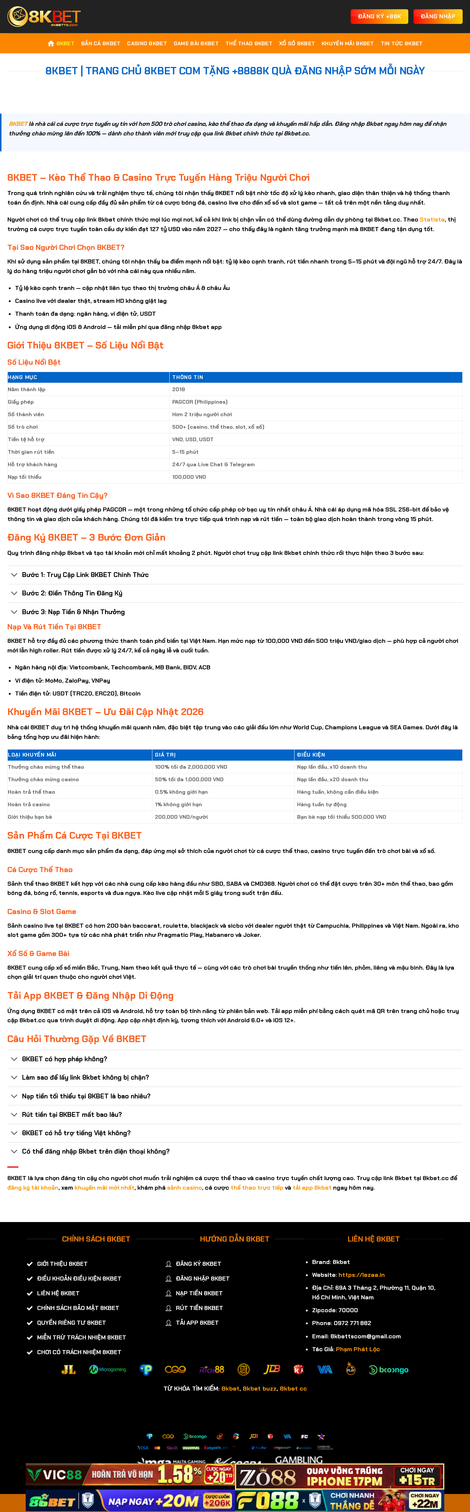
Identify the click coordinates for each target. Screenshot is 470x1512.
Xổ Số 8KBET (297, 43)
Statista (432, 219)
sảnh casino (184, 1187)
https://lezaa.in (362, 1275)
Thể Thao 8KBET (248, 43)
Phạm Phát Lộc (358, 1349)
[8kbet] (44, 16)
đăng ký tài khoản (32, 1187)
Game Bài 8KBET (196, 43)
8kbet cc (293, 1388)
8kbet (230, 1388)
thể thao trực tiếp (257, 1187)
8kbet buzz (259, 1388)
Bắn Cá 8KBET (100, 43)
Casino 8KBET (147, 43)
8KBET (66, 43)
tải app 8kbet (312, 1187)
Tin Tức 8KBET (402, 43)
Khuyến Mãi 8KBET (348, 43)
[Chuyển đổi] (14, 576)
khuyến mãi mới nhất (104, 1187)
